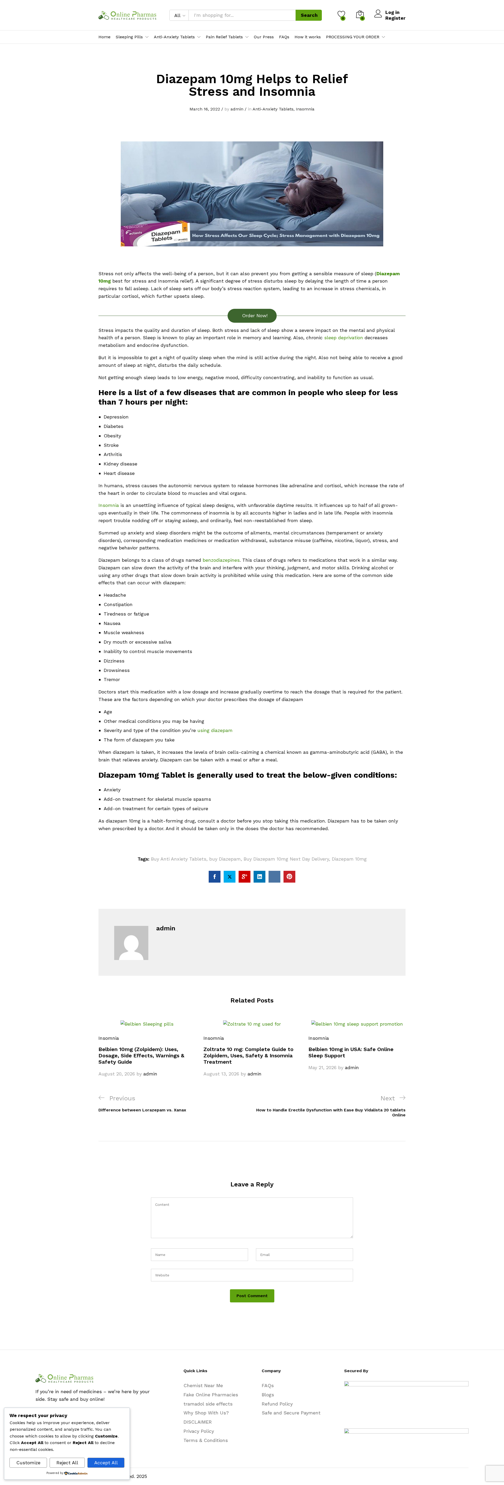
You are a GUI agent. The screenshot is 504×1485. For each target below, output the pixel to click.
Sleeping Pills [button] (129, 37)
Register (395, 18)
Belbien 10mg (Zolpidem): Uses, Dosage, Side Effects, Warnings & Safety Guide (141, 1055)
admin (236, 109)
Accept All (106, 1462)
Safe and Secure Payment (291, 1412)
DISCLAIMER (197, 1422)
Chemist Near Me (203, 1385)
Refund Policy (277, 1404)
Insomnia (305, 109)
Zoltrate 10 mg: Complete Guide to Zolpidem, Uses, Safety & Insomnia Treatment (248, 1055)
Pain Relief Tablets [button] (224, 37)
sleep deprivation (343, 337)
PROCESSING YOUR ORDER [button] (352, 37)
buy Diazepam (225, 859)
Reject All (67, 1462)
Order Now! (253, 315)
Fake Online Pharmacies (210, 1394)
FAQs (284, 37)
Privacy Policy (198, 1431)
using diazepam (215, 730)
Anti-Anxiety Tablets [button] (174, 37)
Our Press (264, 37)
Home (104, 37)
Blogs (268, 1394)
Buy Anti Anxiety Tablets (178, 859)
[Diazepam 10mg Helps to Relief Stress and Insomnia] (214, 877)
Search (309, 15)
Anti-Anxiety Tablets (273, 109)
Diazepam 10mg (349, 859)
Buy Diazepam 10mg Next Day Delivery (286, 859)
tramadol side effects (208, 1404)
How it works (308, 37)
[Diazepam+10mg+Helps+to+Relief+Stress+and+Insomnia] (229, 877)
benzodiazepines (221, 560)
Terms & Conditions (205, 1440)
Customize (28, 1462)
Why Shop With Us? (206, 1412)
